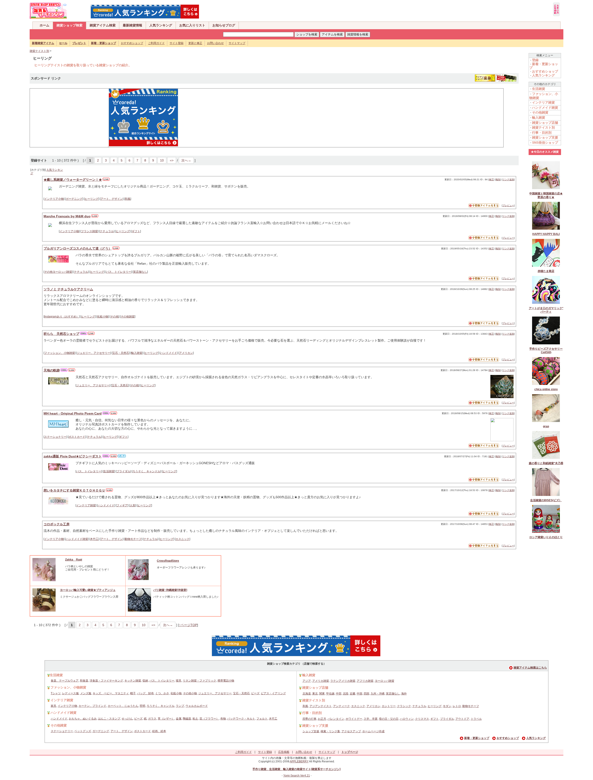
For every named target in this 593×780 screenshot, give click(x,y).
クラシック (404, 706)
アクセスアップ (351, 731)
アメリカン (186, 353)
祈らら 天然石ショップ (61, 334)
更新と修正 (195, 43)
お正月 (322, 718)
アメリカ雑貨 (320, 680)
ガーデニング (74, 198)
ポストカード (77, 436)
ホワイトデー (354, 718)
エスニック (182, 539)
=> (171, 160)
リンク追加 (508, 179)
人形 (132, 505)
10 (162, 160)
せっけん (127, 718)
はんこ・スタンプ (109, 718)
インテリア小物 (54, 198)
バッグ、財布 (145, 693)
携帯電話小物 (226, 680)
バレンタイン (336, 718)
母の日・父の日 (388, 718)
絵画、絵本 (159, 731)
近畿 (352, 693)
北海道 (307, 693)
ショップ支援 (311, 731)
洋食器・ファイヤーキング (106, 680)
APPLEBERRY (299, 761)
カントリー (389, 706)
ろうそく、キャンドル (146, 471)
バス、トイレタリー (118, 271)
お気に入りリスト (192, 25)
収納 (145, 680)
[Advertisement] (67, 117)
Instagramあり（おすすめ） (61, 316)
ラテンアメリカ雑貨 (342, 680)
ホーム (44, 25)
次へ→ (186, 160)
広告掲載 (283, 752)
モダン (447, 706)
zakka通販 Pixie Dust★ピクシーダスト (73, 456)
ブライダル (123, 471)
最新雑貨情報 (132, 25)
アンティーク (341, 706)
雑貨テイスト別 (39, 51)
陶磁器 (187, 718)
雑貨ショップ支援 (545, 137)
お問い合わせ (215, 43)
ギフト (136, 231)
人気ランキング (160, 25)
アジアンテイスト (320, 706)
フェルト (262, 718)
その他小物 (190, 693)
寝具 (178, 680)
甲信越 (330, 693)
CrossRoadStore (168, 560)
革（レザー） (166, 718)
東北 (315, 693)
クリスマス (422, 718)
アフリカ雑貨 (365, 680)
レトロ (457, 706)
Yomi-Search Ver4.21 (296, 775)
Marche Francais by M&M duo (67, 216)
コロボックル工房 (56, 524)
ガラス (152, 718)
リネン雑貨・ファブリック (199, 680)
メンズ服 (85, 693)
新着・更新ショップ (476, 738)
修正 (491, 179)
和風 (127, 198)
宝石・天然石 (120, 353)
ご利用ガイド (156, 43)
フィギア (122, 505)
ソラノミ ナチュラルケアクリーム (68, 289)
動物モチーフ (133, 539)
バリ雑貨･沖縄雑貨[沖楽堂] (170, 590)
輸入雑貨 (136, 353)
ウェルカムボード (197, 705)
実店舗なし (140, 271)
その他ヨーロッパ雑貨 (58, 271)
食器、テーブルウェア (65, 680)
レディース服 (70, 693)
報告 (498, 179)
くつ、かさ (162, 693)
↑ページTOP (188, 625)
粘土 (195, 718)
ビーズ (255, 693)
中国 (359, 693)
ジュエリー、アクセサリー (93, 353)
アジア (307, 680)
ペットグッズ (82, 731)
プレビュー (508, 205)
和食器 (84, 680)
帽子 (133, 693)
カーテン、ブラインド (92, 705)
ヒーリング (91, 198)
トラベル (476, 718)
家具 (53, 705)
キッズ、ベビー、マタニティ (111, 693)
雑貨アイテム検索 (103, 25)
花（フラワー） (209, 718)
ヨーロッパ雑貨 (384, 680)
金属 (178, 718)
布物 (223, 718)
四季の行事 (309, 718)
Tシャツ (56, 693)
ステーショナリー (55, 436)
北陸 (345, 693)
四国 (366, 693)
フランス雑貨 (89, 231)
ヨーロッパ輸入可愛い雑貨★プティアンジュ (88, 590)
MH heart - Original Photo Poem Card (73, 413)
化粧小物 (102, 316)
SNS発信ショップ (545, 142)
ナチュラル (107, 231)
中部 (338, 693)
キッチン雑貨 (132, 680)
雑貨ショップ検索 (69, 25)
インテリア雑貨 (86, 505)
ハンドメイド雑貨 (77, 539)
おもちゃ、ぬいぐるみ (83, 718)
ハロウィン (407, 718)
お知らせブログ (223, 25)
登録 (535, 60)
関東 (322, 693)
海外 (404, 693)
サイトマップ (237, 43)
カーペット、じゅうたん (123, 705)
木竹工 (94, 539)
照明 (142, 705)
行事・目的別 (542, 132)
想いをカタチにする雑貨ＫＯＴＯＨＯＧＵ (74, 490)
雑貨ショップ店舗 (545, 122)
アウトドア (462, 718)
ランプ (180, 705)
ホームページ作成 (373, 731)
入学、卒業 (371, 718)
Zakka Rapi (73, 559)
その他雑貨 (128, 316)
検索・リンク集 (330, 731)
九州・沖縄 (378, 693)
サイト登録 (176, 43)
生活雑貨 (108, 471)
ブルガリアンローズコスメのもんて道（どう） (78, 248)
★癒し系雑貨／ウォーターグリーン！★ (73, 179)
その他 (114, 316)
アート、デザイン (112, 198)
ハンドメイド (168, 353)
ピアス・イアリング (273, 693)
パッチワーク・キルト (241, 718)
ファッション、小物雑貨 (59, 353)
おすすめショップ (132, 43)
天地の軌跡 (52, 370)
